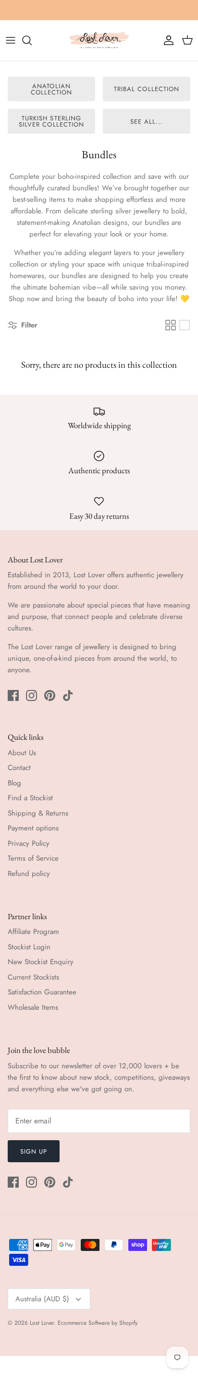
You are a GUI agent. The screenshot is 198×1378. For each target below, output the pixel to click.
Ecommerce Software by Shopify (97, 1323)
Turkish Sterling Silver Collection (51, 121)
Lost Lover (42, 1323)
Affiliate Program (33, 931)
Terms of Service (33, 858)
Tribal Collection (146, 88)
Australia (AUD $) (42, 1299)
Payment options (33, 828)
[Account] (166, 40)
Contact (19, 767)
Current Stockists (33, 977)
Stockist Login (29, 947)
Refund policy (29, 873)
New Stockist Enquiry (41, 962)
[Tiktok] (68, 695)
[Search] (31, 40)
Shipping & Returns (38, 813)
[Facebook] (13, 695)
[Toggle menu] (10, 40)
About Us (22, 752)
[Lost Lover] (99, 40)
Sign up (33, 1151)
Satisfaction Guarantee (42, 992)
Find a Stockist (30, 798)
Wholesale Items (33, 1007)
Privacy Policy (29, 843)
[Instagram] (31, 695)
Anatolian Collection (51, 89)
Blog (14, 783)
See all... (146, 121)
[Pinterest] (49, 695)
